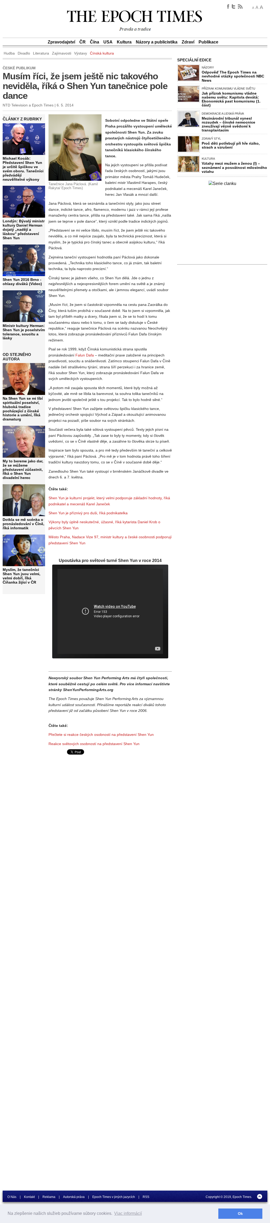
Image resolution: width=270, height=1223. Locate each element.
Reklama (48, 1197)
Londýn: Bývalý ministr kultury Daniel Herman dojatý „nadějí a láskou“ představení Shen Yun (24, 229)
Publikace (208, 42)
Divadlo (24, 53)
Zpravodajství (61, 42)
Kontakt (29, 1197)
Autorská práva (74, 1197)
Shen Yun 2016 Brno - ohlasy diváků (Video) (22, 281)
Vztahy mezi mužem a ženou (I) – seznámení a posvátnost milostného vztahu (234, 167)
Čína (94, 42)
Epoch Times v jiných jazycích (113, 1197)
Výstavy (80, 53)
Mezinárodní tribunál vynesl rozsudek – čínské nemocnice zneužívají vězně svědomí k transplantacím (228, 124)
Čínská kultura (102, 53)
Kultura (124, 42)
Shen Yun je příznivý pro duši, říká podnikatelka (88, 513)
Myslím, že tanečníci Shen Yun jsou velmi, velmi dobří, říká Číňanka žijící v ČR (21, 576)
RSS (146, 1197)
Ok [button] (240, 1213)
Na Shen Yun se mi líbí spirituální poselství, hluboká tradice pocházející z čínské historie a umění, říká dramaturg (23, 408)
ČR (82, 42)
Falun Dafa (84, 355)
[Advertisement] (93, 797)
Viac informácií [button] (128, 1213)
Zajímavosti (61, 53)
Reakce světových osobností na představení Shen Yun (94, 744)
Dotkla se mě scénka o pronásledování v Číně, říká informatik (23, 523)
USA (108, 42)
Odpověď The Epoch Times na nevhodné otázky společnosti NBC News (233, 76)
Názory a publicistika (156, 42)
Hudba (9, 53)
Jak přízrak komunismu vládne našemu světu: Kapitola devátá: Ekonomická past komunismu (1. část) (231, 99)
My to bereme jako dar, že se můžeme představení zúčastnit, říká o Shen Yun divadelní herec (23, 469)
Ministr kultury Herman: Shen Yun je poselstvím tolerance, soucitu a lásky (24, 332)
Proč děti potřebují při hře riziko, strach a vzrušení (231, 145)
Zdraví (188, 42)
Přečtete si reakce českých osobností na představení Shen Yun (101, 734)
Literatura (41, 53)
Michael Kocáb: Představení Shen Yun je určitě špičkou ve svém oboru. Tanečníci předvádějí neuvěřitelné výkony (23, 168)
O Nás (11, 1197)
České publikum (19, 68)
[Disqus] (110, 905)
